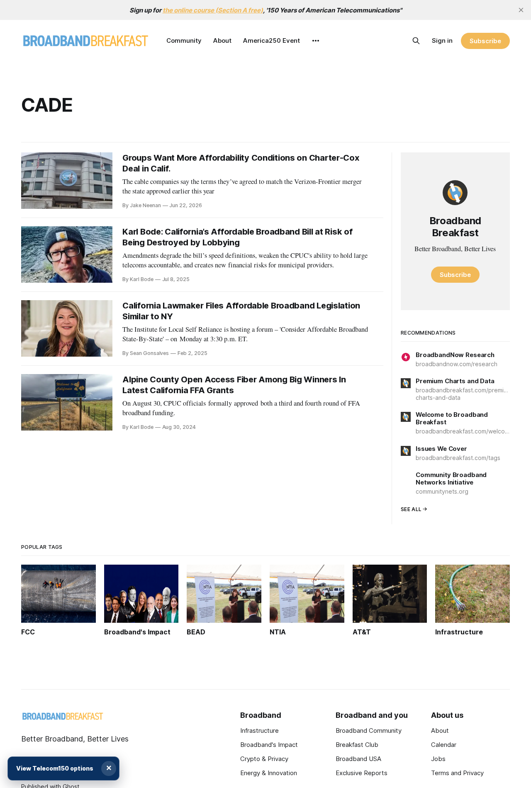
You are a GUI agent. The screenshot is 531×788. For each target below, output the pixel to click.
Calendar (443, 745)
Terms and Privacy (457, 773)
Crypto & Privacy (264, 759)
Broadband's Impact (269, 745)
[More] (315, 40)
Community (184, 40)
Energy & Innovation (268, 773)
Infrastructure (259, 730)
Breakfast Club (357, 745)
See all (411, 509)
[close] (521, 10)
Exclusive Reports (361, 773)
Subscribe (485, 41)
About (222, 40)
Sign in (442, 40)
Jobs (438, 759)
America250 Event (271, 40)
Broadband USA (358, 759)
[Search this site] (416, 40)
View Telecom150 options (54, 768)
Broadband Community (369, 730)
